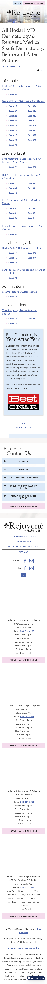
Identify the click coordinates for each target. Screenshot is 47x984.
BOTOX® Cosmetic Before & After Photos (21, 88)
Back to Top (23, 427)
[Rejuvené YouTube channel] (23, 576)
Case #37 (12, 166)
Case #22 (32, 120)
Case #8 (12, 213)
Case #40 (32, 183)
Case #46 (12, 257)
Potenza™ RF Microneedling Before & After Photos (23, 271)
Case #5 (12, 208)
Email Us (23, 469)
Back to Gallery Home (11, 66)
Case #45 (12, 262)
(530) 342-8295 (23, 461)
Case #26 (12, 135)
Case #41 (12, 192)
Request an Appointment (23, 506)
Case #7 (31, 217)
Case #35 (12, 234)
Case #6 (31, 213)
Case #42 (12, 296)
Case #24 (32, 106)
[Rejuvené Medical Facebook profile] (25, 569)
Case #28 (12, 139)
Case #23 (12, 130)
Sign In (42, 70)
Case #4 (31, 188)
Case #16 (32, 110)
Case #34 (12, 277)
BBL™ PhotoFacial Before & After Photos (21, 201)
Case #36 (12, 217)
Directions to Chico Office (23, 477)
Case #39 (12, 188)
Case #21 (12, 115)
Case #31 (12, 120)
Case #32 (12, 125)
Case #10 (32, 318)
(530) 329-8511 (27, 801)
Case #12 (12, 323)
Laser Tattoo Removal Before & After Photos (23, 228)
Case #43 (32, 166)
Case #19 (32, 115)
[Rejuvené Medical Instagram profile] (31, 569)
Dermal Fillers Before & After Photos (23, 101)
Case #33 (12, 94)
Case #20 (32, 139)
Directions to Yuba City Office (23, 486)
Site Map (23, 552)
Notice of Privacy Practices (23, 546)
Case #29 (12, 110)
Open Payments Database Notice (23, 948)
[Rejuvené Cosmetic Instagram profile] (31, 562)
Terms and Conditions (23, 536)
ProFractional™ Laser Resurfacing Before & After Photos (21, 160)
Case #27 (32, 135)
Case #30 (12, 144)
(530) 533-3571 (27, 887)
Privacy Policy (23, 541)
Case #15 (12, 106)
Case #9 (31, 208)
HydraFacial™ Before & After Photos (23, 248)
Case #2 (12, 183)
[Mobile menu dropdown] (3, 3)
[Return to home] (23, 13)
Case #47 (12, 252)
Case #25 (32, 125)
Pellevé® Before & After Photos (19, 292)
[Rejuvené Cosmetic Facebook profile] (25, 562)
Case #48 (32, 252)
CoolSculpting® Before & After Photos (19, 312)
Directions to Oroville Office (23, 497)
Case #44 (32, 257)
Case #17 (32, 130)
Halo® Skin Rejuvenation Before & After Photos (21, 177)
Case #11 (12, 318)
